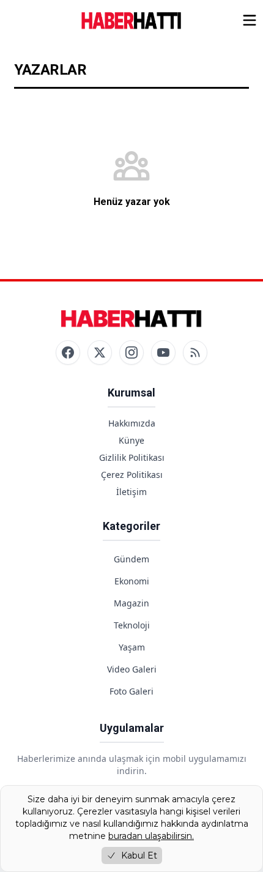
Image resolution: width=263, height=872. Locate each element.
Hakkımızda (131, 423)
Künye (131, 440)
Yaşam (132, 647)
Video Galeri (132, 669)
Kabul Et (139, 855)
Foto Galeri (131, 691)
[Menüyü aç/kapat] (249, 20)
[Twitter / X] (99, 352)
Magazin (131, 603)
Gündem (131, 559)
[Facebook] (68, 352)
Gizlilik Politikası (132, 457)
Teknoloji (132, 625)
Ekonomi (131, 581)
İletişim (131, 491)
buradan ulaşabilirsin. (151, 835)
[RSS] (195, 352)
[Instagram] (131, 352)
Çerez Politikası (132, 474)
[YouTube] (163, 352)
